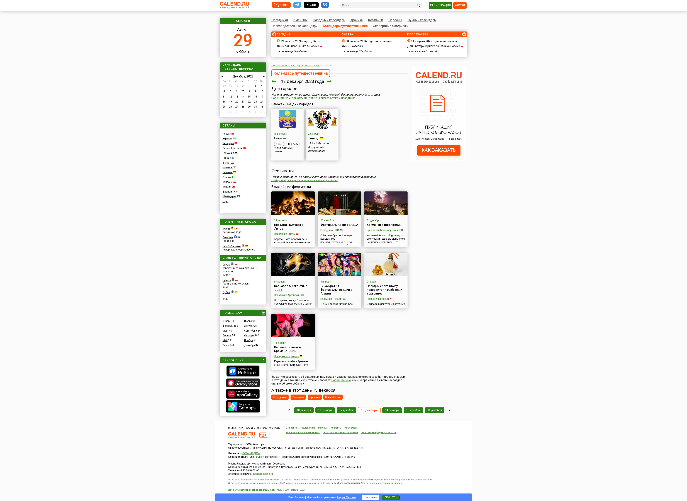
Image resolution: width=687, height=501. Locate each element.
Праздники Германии (286, 356)
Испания (228, 172)
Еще (225, 201)
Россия (227, 133)
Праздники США (330, 230)
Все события (333, 397)
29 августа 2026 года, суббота (300, 41)
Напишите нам (341, 380)
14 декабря (392, 410)
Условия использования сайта (303, 432)
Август (248, 325)
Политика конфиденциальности (378, 432)
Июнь (226, 345)
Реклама (323, 427)
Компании (375, 20)
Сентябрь (250, 330)
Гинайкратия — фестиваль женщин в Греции (336, 289)
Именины (300, 20)
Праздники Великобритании (383, 230)
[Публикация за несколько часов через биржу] (439, 160)
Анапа (278, 138)
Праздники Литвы (284, 233)
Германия (228, 153)
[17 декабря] (449, 410)
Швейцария (230, 196)
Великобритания (232, 148)
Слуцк (226, 264)
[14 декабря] (329, 81)
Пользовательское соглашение (340, 432)
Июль (247, 321)
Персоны (395, 20)
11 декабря (325, 410)
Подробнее (370, 497)
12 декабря (346, 410)
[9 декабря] (289, 410)
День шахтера (351, 46)
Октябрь (249, 335)
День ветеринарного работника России (433, 46)
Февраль (228, 325)
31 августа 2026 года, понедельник (434, 41)
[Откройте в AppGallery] (243, 394)
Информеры (351, 427)
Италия (227, 177)
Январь (227, 321)
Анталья (228, 237)
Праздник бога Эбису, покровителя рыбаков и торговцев (384, 289)
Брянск (227, 280)
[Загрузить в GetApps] (243, 407)
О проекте (291, 427)
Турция (227, 186)
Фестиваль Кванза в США (339, 225)
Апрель (227, 335)
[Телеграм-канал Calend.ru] (297, 5)
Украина (227, 138)
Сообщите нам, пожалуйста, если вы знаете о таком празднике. (313, 98)
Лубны (226, 292)
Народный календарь (329, 20)
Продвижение (307, 427)
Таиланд (228, 182)
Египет (227, 162)
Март (226, 330)
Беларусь (228, 143)
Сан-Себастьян (232, 246)
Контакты (336, 427)
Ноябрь (248, 340)
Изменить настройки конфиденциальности (251, 489)
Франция (228, 191)
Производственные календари (294, 26)
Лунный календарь (422, 20)
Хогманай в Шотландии (384, 225)
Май (225, 340)
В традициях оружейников (316, 149)
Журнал (281, 5)
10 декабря (304, 410)
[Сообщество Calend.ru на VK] (325, 5)
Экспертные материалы (390, 26)
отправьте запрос (392, 483)
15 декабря (413, 410)
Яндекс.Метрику (346, 497)
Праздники (279, 20)
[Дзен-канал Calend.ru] (311, 5)
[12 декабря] (273, 81)
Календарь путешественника (345, 26)
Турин (226, 228)
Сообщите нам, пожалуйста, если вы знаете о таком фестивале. (304, 180)
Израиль (228, 167)
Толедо (314, 138)
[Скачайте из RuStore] (243, 371)
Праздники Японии (378, 298)
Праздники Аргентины (287, 295)
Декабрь (249, 345)
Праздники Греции (331, 298)
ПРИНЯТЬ (390, 497)
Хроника (356, 20)
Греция (227, 157)
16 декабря (435, 410)
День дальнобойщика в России (298, 46)
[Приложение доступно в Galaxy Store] (243, 383)
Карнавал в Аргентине (290, 286)
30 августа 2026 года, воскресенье (369, 41)
